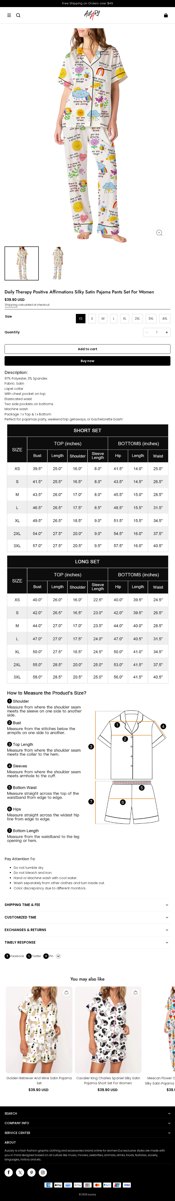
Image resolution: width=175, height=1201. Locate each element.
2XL (137, 318)
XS (80, 318)
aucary (92, 1194)
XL (124, 318)
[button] (9, 15)
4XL (164, 318)
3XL (151, 318)
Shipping (11, 305)
